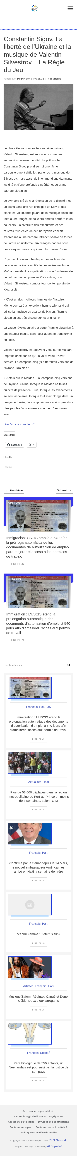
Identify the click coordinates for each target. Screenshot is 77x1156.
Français (38, 79)
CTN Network (58, 1140)
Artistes (28, 986)
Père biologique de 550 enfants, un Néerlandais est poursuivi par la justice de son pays (38, 1067)
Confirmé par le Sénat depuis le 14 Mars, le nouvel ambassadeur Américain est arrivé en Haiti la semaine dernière (38, 867)
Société (45, 1053)
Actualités (34, 782)
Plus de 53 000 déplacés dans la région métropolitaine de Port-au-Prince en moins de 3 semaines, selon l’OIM (38, 797)
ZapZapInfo (23, 79)
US (49, 707)
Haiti (42, 707)
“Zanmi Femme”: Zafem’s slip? (38, 934)
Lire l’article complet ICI (19, 424)
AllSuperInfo (55, 1146)
